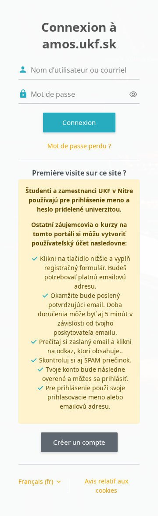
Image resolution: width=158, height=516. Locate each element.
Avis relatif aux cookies (106, 485)
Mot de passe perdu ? (79, 146)
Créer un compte (79, 442)
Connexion (79, 122)
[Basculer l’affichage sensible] (133, 94)
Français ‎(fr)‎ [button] (36, 481)
